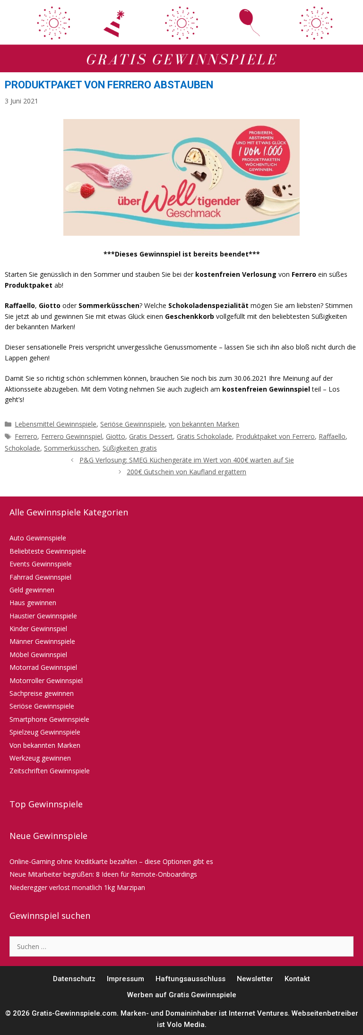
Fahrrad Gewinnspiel (40, 577)
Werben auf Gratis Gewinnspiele (181, 995)
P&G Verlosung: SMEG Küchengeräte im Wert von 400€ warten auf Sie (186, 459)
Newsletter (255, 979)
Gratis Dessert (151, 436)
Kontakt (297, 979)
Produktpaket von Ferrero (275, 436)
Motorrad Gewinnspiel (43, 667)
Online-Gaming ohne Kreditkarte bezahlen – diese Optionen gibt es (111, 861)
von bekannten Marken (204, 423)
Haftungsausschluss (190, 979)
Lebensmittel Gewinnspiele (55, 423)
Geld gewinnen (31, 589)
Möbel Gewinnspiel (38, 654)
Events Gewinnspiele (40, 563)
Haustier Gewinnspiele (43, 615)
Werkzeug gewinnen (40, 757)
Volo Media (186, 1024)
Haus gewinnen (32, 602)
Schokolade (22, 448)
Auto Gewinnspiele (37, 537)
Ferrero (26, 436)
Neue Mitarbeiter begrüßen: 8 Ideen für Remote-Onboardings (103, 874)
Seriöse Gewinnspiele (132, 423)
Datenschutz (74, 979)
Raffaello (332, 436)
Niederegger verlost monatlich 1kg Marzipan (77, 887)
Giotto (115, 436)
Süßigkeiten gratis (130, 448)
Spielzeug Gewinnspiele (44, 731)
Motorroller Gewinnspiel (46, 680)
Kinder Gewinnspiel (38, 628)
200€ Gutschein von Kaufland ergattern (186, 471)
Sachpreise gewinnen (41, 693)
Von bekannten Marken (44, 745)
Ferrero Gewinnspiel (71, 436)
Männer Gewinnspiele (42, 641)
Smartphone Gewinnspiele (49, 719)
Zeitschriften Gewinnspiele (49, 770)
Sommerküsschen (71, 448)
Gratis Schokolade (204, 436)
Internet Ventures (258, 1013)
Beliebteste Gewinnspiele (47, 551)
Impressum (125, 979)
